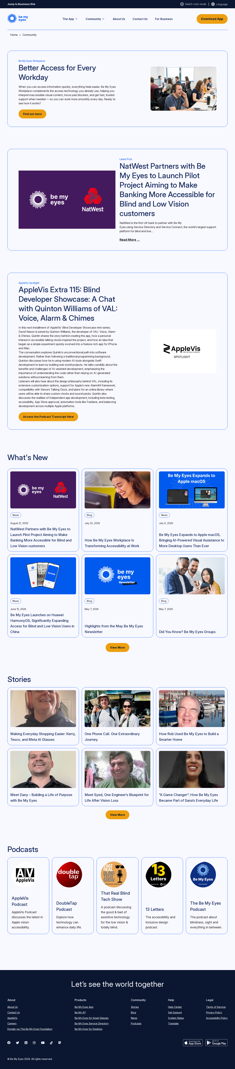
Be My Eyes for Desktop (88, 1029)
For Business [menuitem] (164, 19)
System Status (176, 1018)
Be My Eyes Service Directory (92, 1023)
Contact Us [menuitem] (140, 19)
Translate (173, 1023)
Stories (135, 1006)
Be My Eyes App (84, 1006)
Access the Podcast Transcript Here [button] (48, 416)
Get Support (175, 1012)
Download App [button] (212, 19)
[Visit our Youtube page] (43, 1042)
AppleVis (12, 1018)
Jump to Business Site (21, 4)
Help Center (175, 1006)
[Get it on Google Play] (216, 1042)
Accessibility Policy (217, 1018)
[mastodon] (59, 1042)
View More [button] (117, 647)
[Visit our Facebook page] (8, 1042)
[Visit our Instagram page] (34, 1042)
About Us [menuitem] (119, 19)
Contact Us (13, 1012)
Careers (12, 1023)
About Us (12, 1006)
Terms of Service (216, 1006)
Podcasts (136, 1023)
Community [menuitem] (93, 19)
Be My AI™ (80, 1012)
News (134, 1018)
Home (14, 34)
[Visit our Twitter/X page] (17, 1042)
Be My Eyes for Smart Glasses (92, 1018)
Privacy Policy (214, 1012)
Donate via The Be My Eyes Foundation (29, 1029)
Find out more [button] (32, 114)
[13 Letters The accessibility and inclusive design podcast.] (162, 895)
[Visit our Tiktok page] (51, 1042)
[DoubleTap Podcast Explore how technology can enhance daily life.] (73, 895)
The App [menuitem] (68, 19)
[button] (17, 18)
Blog (133, 1012)
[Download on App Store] (193, 1042)
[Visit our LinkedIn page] (26, 1042)
